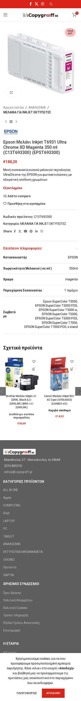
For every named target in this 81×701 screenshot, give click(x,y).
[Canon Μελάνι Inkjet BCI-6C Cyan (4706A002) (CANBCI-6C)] (59, 374)
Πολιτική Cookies (15, 608)
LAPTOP (9, 521)
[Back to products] (11, 121)
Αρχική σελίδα (13, 107)
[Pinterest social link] (31, 231)
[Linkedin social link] (36, 231)
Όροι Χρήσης (12, 593)
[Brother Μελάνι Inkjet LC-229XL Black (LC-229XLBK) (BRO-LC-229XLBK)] (21, 374)
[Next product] (16, 121)
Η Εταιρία (9, 652)
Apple (7, 497)
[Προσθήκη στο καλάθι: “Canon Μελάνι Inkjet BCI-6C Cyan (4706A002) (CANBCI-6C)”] (72, 369)
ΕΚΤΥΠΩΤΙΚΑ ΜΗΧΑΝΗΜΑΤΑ (23, 552)
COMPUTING (11, 505)
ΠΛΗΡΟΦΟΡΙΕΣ (27, 693)
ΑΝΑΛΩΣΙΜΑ (37, 107)
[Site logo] (40, 14)
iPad (6, 513)
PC (5, 528)
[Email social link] (25, 231)
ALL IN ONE (10, 490)
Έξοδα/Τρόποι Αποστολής (21, 623)
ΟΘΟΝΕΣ (9, 559)
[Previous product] (5, 121)
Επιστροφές (12, 630)
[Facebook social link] (30, 4)
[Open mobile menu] (5, 14)
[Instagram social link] (42, 4)
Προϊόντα (9, 567)
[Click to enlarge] (11, 93)
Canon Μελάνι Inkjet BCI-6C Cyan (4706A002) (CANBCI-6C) (59, 399)
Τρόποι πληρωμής (16, 615)
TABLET (8, 536)
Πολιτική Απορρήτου (17, 600)
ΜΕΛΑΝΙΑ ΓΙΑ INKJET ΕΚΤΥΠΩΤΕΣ (27, 112)
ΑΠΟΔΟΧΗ (53, 693)
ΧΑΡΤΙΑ (8, 575)
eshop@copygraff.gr (18, 472)
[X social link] (36, 4)
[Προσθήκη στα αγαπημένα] (34, 361)
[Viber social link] (42, 231)
